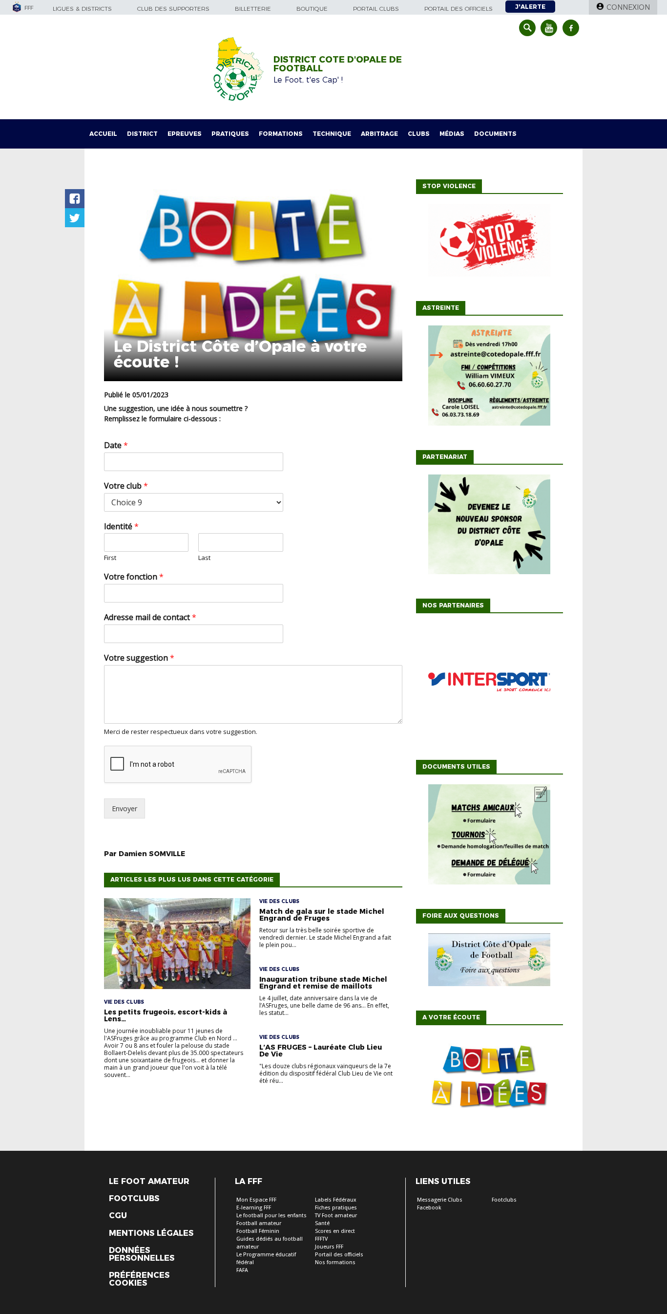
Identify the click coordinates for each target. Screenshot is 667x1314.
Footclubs (134, 1199)
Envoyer (124, 808)
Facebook (429, 1208)
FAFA (242, 1270)
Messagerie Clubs (439, 1200)
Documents (495, 133)
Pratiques (230, 133)
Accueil (103, 133)
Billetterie (253, 8)
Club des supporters (173, 8)
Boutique (312, 8)
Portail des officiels (458, 8)
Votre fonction (134, 577)
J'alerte (530, 6)
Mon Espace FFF (256, 1200)
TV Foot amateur (336, 1215)
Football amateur (258, 1223)
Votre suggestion (139, 658)
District (142, 133)
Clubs (419, 133)
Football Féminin (257, 1231)
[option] (489, 684)
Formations (281, 133)
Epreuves (184, 133)
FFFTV (321, 1239)
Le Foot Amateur (149, 1181)
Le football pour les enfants (271, 1215)
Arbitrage (379, 133)
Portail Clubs (376, 8)
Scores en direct (335, 1231)
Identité (121, 526)
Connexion (628, 7)
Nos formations (335, 1262)
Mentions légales (151, 1233)
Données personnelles (141, 1254)
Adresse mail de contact (150, 617)
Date (116, 445)
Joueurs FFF (329, 1247)
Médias (451, 133)
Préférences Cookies (139, 1279)
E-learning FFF (253, 1208)
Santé (322, 1223)
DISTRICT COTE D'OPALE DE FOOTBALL (337, 64)
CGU (118, 1216)
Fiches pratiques (336, 1208)
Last (204, 558)
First (110, 558)
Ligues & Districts (82, 8)
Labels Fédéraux (335, 1200)
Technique (332, 133)
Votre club (126, 486)
